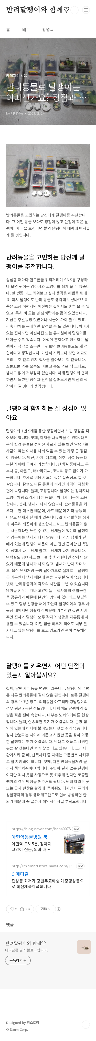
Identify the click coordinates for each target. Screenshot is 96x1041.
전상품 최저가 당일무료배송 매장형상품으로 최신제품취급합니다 (48, 883)
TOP (86, 1025)
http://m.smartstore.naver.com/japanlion (43, 866)
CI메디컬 (20, 874)
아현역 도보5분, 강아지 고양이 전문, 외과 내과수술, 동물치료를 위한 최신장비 (31, 846)
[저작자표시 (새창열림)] (58, 909)
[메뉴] (86, 10)
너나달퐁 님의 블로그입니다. (26, 950)
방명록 (48, 29)
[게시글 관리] (28, 909)
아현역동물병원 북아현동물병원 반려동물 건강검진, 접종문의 (32, 837)
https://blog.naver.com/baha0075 (41, 829)
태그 (26, 29)
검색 (74, 10)
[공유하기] (22, 909)
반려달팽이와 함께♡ (38, 10)
